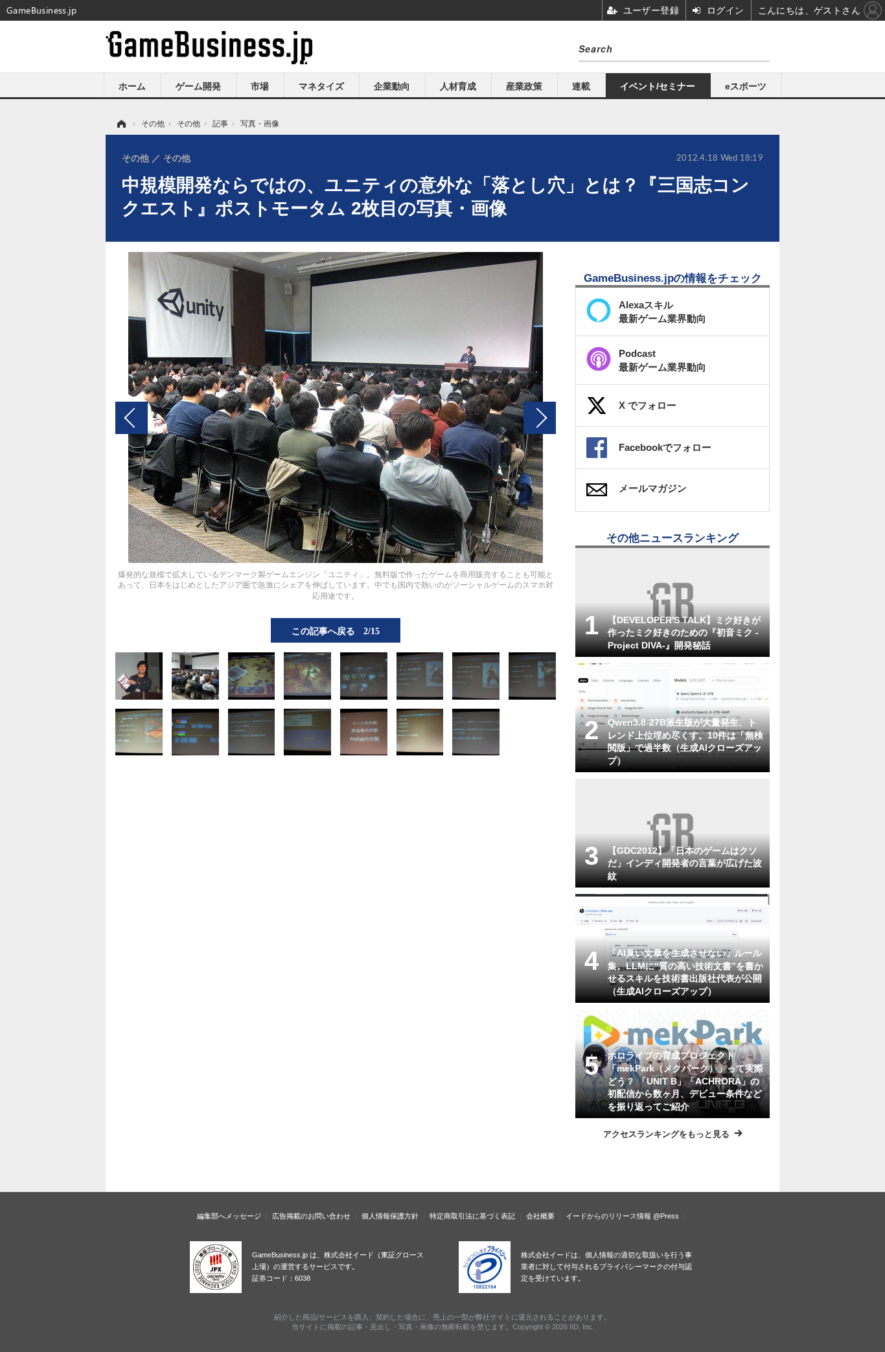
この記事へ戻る (336, 630)
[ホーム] (120, 123)
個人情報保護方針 (390, 1216)
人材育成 (458, 86)
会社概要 (540, 1216)
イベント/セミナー (657, 86)
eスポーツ (745, 86)
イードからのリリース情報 (608, 1216)
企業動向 (392, 86)
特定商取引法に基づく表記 (472, 1216)
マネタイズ (321, 86)
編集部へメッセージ (229, 1216)
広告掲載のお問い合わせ (311, 1216)
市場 (260, 86)
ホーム (132, 86)
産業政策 (524, 86)
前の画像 (131, 418)
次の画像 (539, 418)
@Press (666, 1216)
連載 (581, 86)
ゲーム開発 (198, 86)
